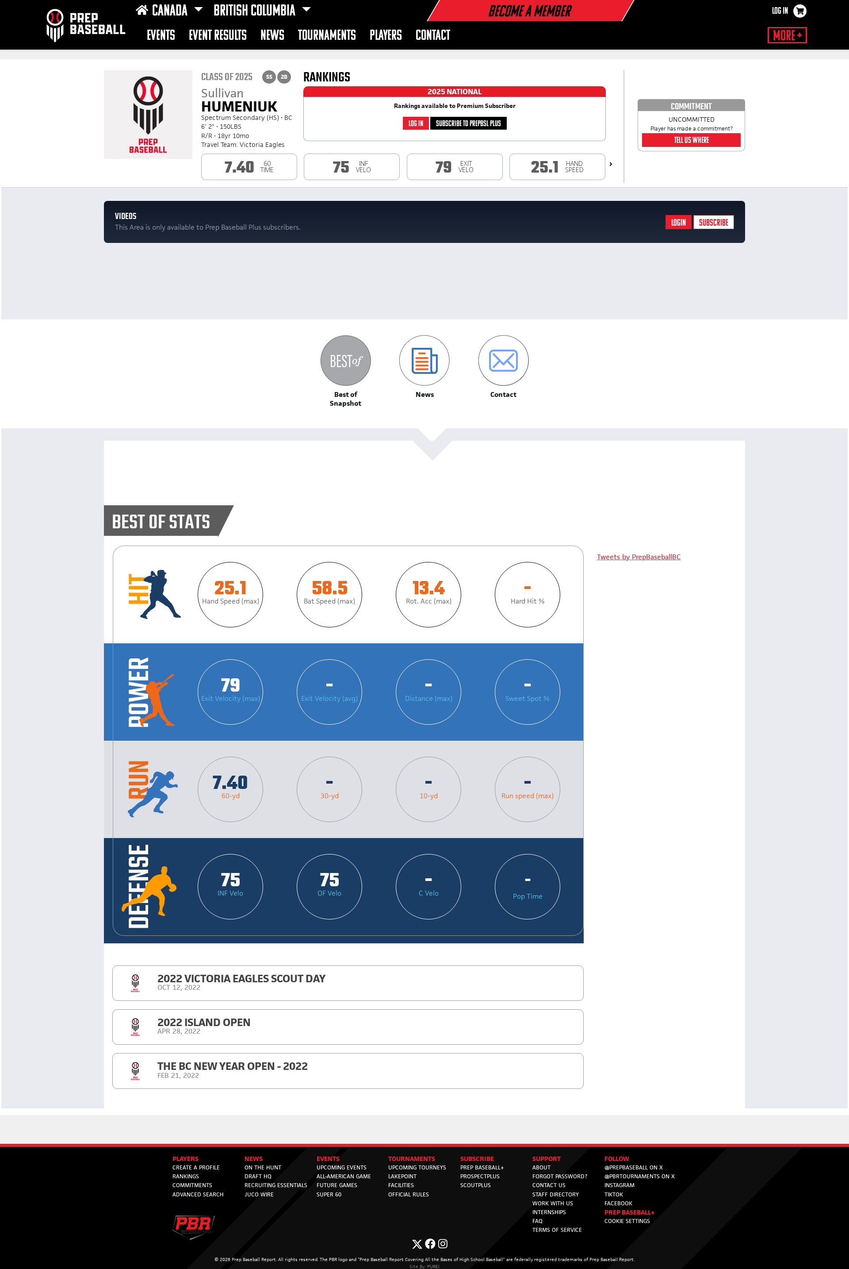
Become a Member (529, 12)
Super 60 (329, 1194)
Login (678, 223)
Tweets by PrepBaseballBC (639, 556)
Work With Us (552, 1203)
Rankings (185, 1176)
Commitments (192, 1185)
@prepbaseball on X (633, 1167)
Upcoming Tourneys (417, 1167)
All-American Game (344, 1176)
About (541, 1167)
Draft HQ (258, 1176)
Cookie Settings (627, 1221)
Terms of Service (557, 1230)
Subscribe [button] (477, 1158)
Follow (616, 1158)
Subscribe (713, 223)
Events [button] (161, 36)
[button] (345, 371)
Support (546, 1158)
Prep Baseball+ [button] (629, 1212)
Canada (171, 11)
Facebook (618, 1203)
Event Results (218, 36)
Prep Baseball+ (482, 1167)
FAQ (537, 1221)
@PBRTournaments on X (639, 1176)
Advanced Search (198, 1194)
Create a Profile (196, 1167)
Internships (549, 1212)
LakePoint (402, 1176)
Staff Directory (555, 1194)
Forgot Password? (559, 1176)
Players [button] (386, 36)
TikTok (613, 1194)
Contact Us (549, 1185)
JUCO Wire (259, 1194)
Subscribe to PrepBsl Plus (468, 124)
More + (787, 36)
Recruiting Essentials (276, 1185)
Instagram (619, 1185)
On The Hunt (263, 1167)
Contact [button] (433, 36)
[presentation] (610, 164)
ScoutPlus (475, 1185)
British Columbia (256, 11)
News (272, 36)
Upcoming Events (342, 1167)
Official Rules (408, 1194)
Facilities (401, 1185)
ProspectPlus (480, 1176)
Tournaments (327, 36)
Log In (780, 11)
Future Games (337, 1185)
